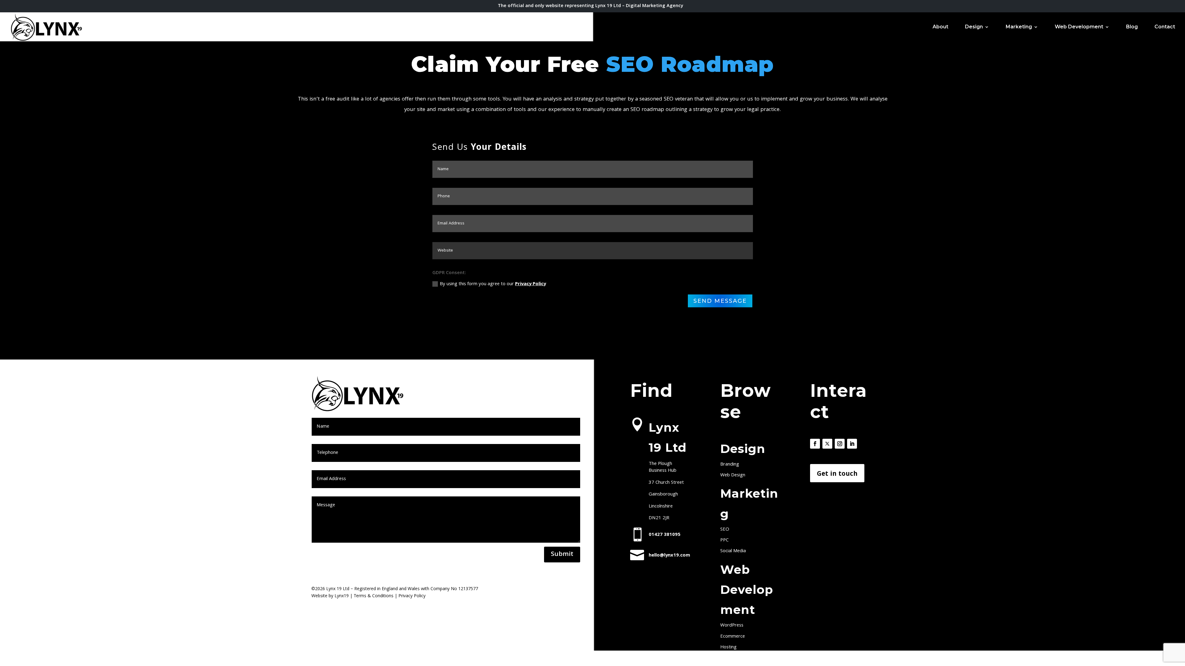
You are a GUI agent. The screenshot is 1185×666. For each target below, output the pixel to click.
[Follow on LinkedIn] (852, 444)
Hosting (728, 647)
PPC (724, 540)
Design (974, 27)
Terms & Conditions (373, 596)
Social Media (733, 551)
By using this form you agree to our (493, 284)
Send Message (720, 301)
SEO (724, 530)
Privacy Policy (530, 284)
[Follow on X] (827, 444)
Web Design (732, 475)
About (940, 27)
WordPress (731, 626)
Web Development (1079, 27)
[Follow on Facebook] (815, 444)
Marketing (1019, 27)
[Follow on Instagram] (840, 444)
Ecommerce (732, 637)
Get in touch (837, 474)
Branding (729, 465)
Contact (1164, 27)
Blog (1132, 27)
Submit (562, 554)
